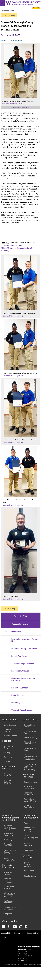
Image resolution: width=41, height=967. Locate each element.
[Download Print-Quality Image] (12, 104)
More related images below (21, 107)
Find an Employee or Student (29, 864)
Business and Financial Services (29, 829)
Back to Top (9, 609)
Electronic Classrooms (29, 787)
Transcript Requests (7, 775)
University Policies (7, 873)
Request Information (20, 624)
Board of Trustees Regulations (8, 880)
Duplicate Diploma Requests (7, 782)
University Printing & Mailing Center (9, 827)
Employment (19, 933)
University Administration (30, 876)
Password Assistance (28, 794)
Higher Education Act (9, 859)
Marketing (7, 839)
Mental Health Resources (30, 743)
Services (6, 761)
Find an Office (29, 870)
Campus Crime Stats (30, 749)
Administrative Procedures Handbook (9, 895)
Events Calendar (10, 736)
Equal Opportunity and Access (31, 837)
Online (30, 5)
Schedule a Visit (20, 616)
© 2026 (7, 964)
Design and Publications (8, 834)
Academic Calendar (7, 730)
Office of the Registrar (8, 767)
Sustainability (32, 933)
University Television (7, 845)
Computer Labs (30, 782)
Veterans (5, 937)
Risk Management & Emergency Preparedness (30, 757)
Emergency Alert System (31, 732)
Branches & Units (8, 747)
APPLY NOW (36, 7)
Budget (27, 823)
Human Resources (28, 844)
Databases (7, 757)
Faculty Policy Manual (8, 888)
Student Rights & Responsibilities (10, 908)
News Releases (9, 725)
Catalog (6, 752)
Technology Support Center (30, 800)
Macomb (15, 5)
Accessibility (6, 933)
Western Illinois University (26, 1)
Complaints (8, 913)
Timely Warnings (31, 737)
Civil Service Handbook (8, 902)
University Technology (29, 806)
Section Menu (9, 15)
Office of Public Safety (30, 726)
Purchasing (28, 850)
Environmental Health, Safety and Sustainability (30, 767)
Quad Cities (23, 5)
